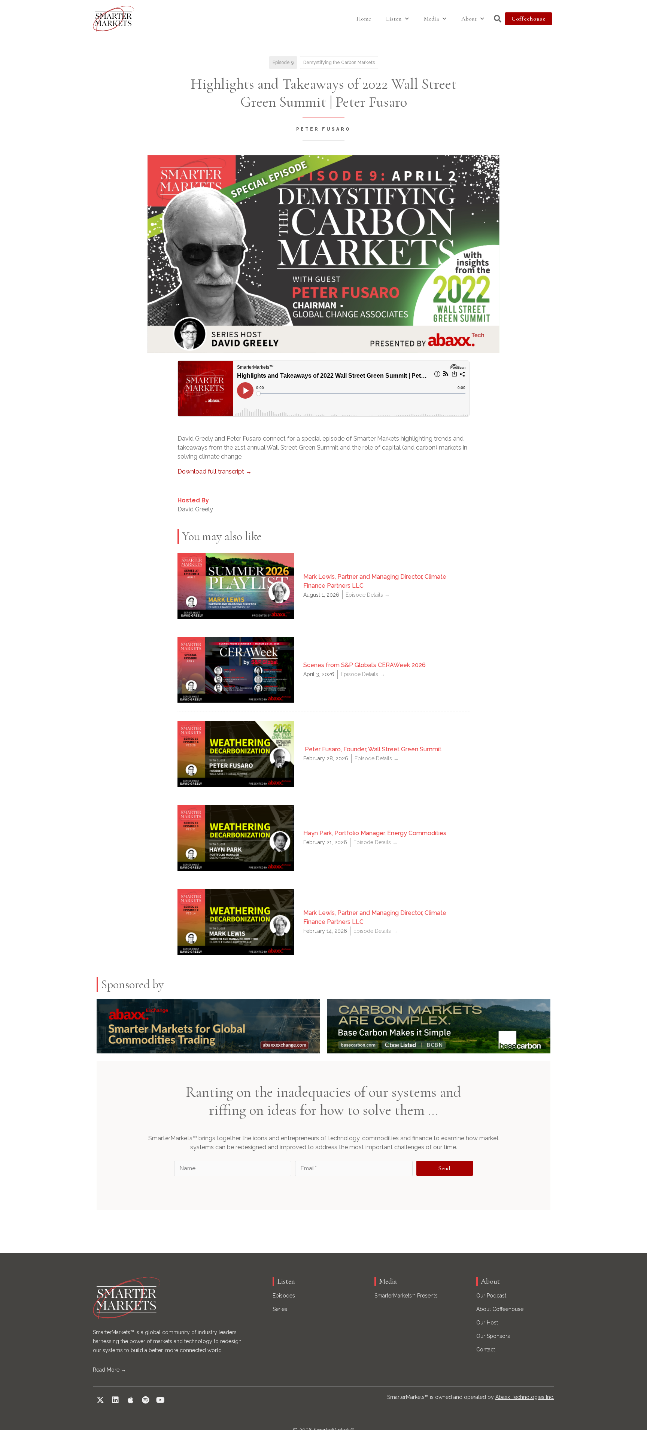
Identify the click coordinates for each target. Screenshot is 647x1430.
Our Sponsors (493, 1336)
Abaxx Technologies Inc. (524, 1397)
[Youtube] (160, 1400)
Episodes (284, 1296)
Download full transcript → (214, 471)
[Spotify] (145, 1400)
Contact (485, 1350)
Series (280, 1309)
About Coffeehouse (499, 1309)
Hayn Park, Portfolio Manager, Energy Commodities (374, 833)
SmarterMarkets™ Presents (406, 1296)
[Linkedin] (115, 1400)
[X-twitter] (100, 1400)
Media (431, 18)
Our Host (487, 1323)
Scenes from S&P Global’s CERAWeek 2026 (364, 665)
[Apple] (130, 1400)
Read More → (109, 1370)
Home (363, 18)
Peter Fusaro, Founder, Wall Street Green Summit (372, 749)
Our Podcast (491, 1296)
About (469, 18)
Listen (393, 18)
